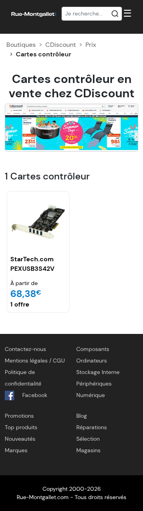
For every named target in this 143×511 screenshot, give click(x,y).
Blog (81, 415)
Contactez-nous (25, 349)
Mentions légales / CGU (35, 360)
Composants (92, 349)
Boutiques (21, 44)
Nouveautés (20, 438)
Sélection (88, 438)
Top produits (21, 427)
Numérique (90, 395)
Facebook (34, 395)
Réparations (91, 427)
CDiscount (60, 44)
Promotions (19, 415)
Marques (16, 450)
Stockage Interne (98, 372)
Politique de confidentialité (23, 377)
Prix (90, 44)
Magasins (88, 450)
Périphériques (94, 383)
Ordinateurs (91, 360)
